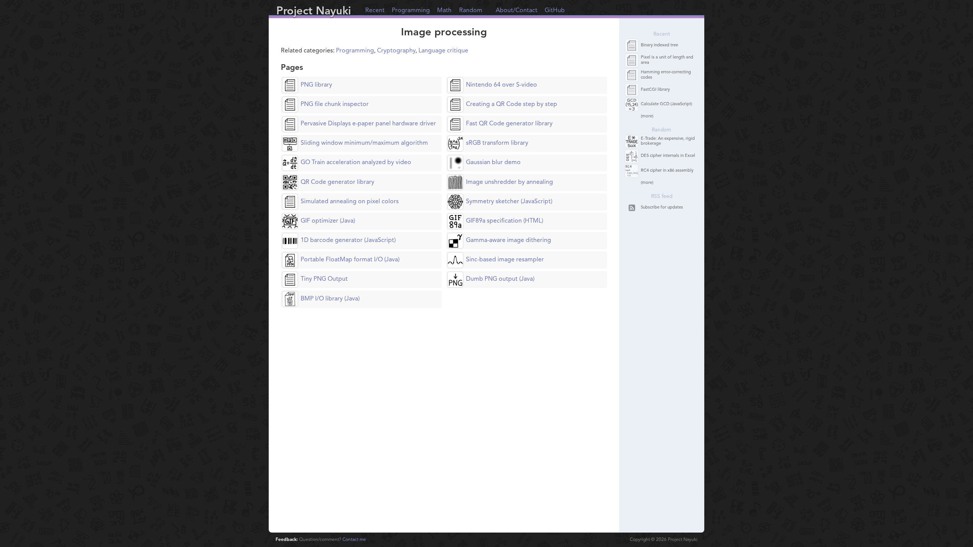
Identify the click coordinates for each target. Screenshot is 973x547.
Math (444, 11)
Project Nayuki (313, 11)
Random (470, 11)
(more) (647, 116)
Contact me (354, 540)
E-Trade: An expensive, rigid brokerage (668, 141)
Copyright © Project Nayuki (663, 540)
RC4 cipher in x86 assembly (667, 171)
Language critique (443, 51)
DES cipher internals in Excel (668, 156)
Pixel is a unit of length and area (667, 60)
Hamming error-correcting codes (666, 74)
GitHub (555, 11)
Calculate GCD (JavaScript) (666, 104)
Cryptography (396, 51)
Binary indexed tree (659, 45)
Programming (411, 11)
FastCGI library (655, 90)
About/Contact (516, 11)
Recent (375, 11)
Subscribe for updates (662, 208)
